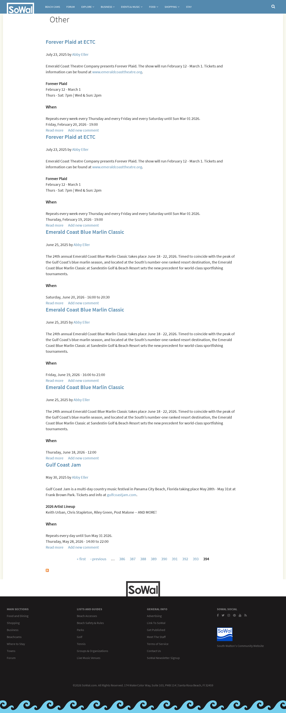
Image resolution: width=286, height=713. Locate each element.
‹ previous (98, 558)
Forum (70, 7)
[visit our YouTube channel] (240, 615)
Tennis (81, 644)
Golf (79, 637)
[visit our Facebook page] (218, 615)
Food (152, 7)
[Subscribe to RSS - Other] (47, 570)
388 (143, 558)
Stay (189, 7)
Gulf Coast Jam (63, 464)
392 (185, 558)
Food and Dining (17, 616)
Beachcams (14, 637)
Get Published (156, 630)
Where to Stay (16, 644)
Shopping (171, 7)
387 (133, 558)
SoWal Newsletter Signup (163, 658)
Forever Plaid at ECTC (70, 41)
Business (106, 7)
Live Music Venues (88, 658)
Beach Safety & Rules (90, 623)
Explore (86, 7)
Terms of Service (157, 644)
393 (196, 558)
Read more (54, 130)
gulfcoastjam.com (121, 494)
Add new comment (83, 130)
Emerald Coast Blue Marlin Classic (85, 231)
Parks (80, 630)
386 (122, 558)
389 (154, 558)
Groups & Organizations (92, 651)
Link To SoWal (156, 623)
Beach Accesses (87, 616)
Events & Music (130, 7)
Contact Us (154, 651)
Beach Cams (52, 7)
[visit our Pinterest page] (234, 615)
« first (81, 558)
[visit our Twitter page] (223, 615)
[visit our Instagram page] (228, 615)
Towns (11, 651)
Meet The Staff (156, 637)
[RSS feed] (245, 615)
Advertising (154, 616)
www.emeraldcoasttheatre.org (117, 71)
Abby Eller (80, 54)
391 (175, 558)
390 (164, 558)
